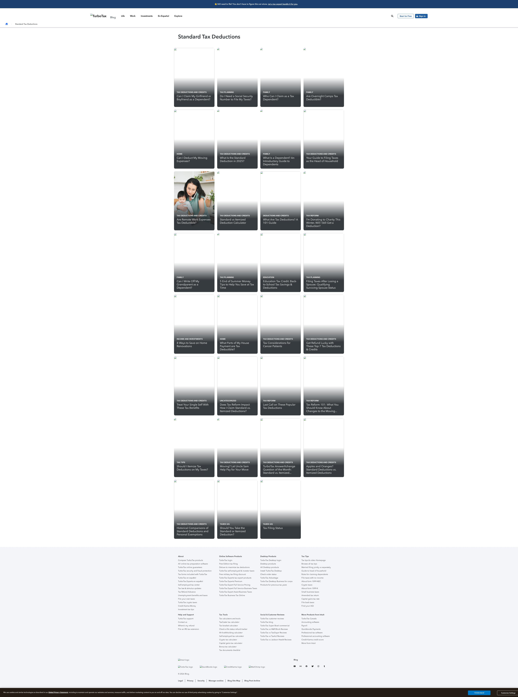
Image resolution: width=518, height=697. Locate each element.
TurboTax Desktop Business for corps (276, 581)
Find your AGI (307, 606)
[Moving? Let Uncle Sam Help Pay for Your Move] (237, 447)
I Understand (479, 693)
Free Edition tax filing (228, 564)
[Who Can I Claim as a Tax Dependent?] (280, 77)
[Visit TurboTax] (188, 666)
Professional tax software (312, 633)
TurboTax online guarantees (190, 567)
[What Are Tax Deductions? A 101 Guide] (280, 200)
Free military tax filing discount (232, 574)
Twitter (312, 666)
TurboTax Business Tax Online (232, 595)
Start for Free (406, 16)
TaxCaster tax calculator (229, 622)
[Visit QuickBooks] (211, 666)
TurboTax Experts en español (190, 581)
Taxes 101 (225, 524)
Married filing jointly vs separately (316, 567)
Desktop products (268, 564)
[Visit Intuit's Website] (224, 659)
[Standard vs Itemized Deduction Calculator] (237, 200)
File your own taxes (186, 599)
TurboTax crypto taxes (187, 602)
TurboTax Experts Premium (230, 581)
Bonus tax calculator (227, 647)
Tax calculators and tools (229, 618)
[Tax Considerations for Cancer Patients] (280, 324)
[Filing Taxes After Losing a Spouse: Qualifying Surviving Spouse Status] (324, 262)
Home (179, 154)
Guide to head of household (313, 571)
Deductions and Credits (276, 216)
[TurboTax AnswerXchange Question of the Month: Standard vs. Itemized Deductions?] (280, 447)
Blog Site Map (234, 681)
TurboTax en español (187, 578)
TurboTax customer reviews (272, 618)
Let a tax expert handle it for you (282, 4)
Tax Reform (312, 216)
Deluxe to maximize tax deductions (234, 567)
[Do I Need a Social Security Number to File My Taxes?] (237, 77)
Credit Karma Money (187, 606)
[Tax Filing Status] (280, 509)
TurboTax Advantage (269, 578)
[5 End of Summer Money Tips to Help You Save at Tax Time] (237, 262)
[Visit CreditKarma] (235, 666)
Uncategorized (228, 401)
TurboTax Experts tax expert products (235, 578)
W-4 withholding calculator (231, 633)
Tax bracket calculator (228, 626)
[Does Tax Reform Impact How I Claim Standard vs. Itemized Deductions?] (237, 385)
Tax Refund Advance (187, 592)
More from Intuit (308, 643)
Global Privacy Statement (58, 692)
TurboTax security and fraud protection (195, 571)
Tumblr (324, 666)
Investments (147, 16)
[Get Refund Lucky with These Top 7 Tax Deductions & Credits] (324, 324)
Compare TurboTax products (190, 560)
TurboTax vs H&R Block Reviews (274, 629)
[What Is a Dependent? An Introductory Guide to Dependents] (280, 139)
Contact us (182, 622)
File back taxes (307, 602)
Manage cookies (216, 681)
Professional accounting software (315, 636)
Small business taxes (310, 592)
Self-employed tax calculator (231, 636)
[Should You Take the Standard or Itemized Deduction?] (237, 509)
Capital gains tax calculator (230, 643)
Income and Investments (190, 339)
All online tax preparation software (193, 564)
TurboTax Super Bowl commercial (274, 626)
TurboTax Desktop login (270, 560)
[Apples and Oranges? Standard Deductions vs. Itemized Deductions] (324, 447)
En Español (163, 16)
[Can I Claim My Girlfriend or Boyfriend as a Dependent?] (194, 77)
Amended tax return (310, 595)
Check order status (268, 574)
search (392, 16)
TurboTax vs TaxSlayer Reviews (273, 633)
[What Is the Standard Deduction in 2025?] (237, 139)
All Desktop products (269, 567)
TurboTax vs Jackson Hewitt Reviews (275, 640)
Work (132, 16)
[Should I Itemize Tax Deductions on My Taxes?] (194, 447)
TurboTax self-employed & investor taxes (236, 571)
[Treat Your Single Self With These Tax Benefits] (194, 385)
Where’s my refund (186, 626)
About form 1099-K (309, 588)
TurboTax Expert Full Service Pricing (234, 585)
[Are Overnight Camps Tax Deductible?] (324, 77)
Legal (180, 681)
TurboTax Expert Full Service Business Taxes (238, 588)
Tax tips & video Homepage (313, 560)
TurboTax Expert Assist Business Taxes (235, 592)
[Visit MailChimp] (260, 666)
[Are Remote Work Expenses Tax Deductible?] (194, 200)
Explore (178, 16)
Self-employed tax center (189, 585)
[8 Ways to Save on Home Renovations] (194, 324)
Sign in (422, 16)
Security (201, 681)
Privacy (190, 681)
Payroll (304, 626)
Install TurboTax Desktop (271, 571)
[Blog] (6, 24)
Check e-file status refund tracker (233, 629)
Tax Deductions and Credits (192, 92)
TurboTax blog (266, 622)
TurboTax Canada (308, 618)
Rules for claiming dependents (314, 574)
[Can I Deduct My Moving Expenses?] (194, 139)
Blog (296, 660)
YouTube (295, 666)
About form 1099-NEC (311, 581)
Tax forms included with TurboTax (192, 574)
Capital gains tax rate (310, 599)
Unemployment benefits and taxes (192, 595)
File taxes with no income (312, 578)
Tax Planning (227, 92)
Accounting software (310, 622)
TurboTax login (225, 560)
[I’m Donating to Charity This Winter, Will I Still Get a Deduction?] (324, 200)
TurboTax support (185, 618)
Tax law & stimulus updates (189, 588)
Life (123, 16)
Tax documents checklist (229, 650)
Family (266, 92)
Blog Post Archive (252, 681)
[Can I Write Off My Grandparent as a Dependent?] (194, 262)
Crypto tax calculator (228, 640)
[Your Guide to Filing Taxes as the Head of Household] (324, 139)
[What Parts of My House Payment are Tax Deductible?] (237, 324)
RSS (300, 666)
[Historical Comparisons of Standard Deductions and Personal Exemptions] (194, 509)
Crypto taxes (306, 585)
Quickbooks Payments (311, 629)
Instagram (318, 666)
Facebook (306, 666)
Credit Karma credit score (312, 640)
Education (268, 277)
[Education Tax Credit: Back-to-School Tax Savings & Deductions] (280, 262)
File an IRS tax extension (188, 629)
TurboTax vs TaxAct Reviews (272, 636)
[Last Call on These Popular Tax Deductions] (280, 385)
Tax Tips (181, 462)
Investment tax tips (186, 609)
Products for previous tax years (273, 585)
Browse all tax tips (309, 564)
